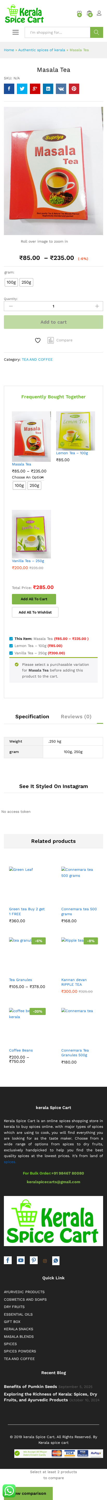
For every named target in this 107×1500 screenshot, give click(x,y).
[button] (14, 899)
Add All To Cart (34, 599)
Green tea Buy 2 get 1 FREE (27, 911)
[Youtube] (20, 1261)
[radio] (11, 282)
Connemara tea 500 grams (79, 911)
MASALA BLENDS (19, 1336)
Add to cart (54, 322)
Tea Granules (20, 980)
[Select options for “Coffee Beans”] (14, 1040)
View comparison (28, 1493)
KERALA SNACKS (18, 1329)
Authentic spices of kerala (41, 50)
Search (96, 32)
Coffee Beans (21, 1050)
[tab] (32, 719)
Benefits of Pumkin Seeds (30, 1386)
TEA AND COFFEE (37, 359)
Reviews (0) (76, 716)
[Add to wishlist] (38, 340)
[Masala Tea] (9, 89)
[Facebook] (7, 1261)
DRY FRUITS (14, 1307)
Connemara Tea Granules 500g (75, 1052)
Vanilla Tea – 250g (28, 561)
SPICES (10, 1344)
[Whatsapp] (56, 1261)
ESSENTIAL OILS (18, 1314)
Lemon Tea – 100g (72, 453)
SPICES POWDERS (20, 1351)
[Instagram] (45, 1261)
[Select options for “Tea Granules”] (14, 969)
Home (9, 50)
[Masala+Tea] (22, 89)
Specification (32, 716)
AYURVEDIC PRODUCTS (24, 1292)
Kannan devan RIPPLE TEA (74, 982)
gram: (9, 272)
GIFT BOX (12, 1322)
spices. (10, 1162)
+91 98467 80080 (67, 1173)
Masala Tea (21, 464)
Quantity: (11, 298)
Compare (64, 340)
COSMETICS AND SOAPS (25, 1299)
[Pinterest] (33, 1261)
